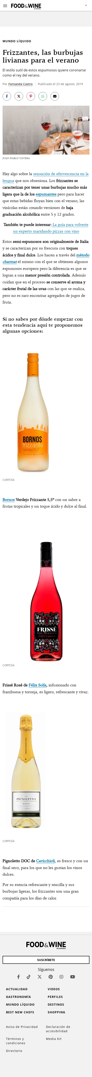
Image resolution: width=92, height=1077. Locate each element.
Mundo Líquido (17, 41)
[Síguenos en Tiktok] (29, 976)
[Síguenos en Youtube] (72, 976)
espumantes (46, 194)
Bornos (9, 499)
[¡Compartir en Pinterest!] (31, 96)
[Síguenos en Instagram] (61, 976)
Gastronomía (18, 997)
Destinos (56, 1004)
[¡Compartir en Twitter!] (19, 96)
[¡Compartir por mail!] (54, 96)
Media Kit (54, 1039)
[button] (5, 5)
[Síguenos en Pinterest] (51, 976)
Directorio (14, 1051)
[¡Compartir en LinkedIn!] (43, 96)
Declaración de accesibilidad (58, 1029)
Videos (54, 989)
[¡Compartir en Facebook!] (7, 96)
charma (9, 261)
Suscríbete (46, 960)
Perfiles (55, 997)
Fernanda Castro (20, 84)
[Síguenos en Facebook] (18, 976)
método (82, 255)
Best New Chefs (20, 1012)
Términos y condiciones (15, 1041)
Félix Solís (37, 685)
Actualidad (17, 989)
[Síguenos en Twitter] (39, 976)
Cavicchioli (45, 860)
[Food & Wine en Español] (26, 5)
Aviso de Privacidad (22, 1027)
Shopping (56, 1012)
